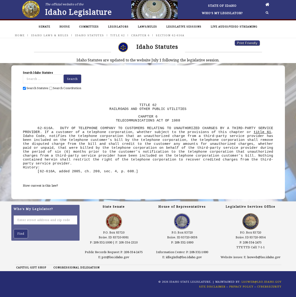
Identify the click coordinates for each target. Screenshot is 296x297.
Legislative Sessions (183, 26)
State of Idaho (222, 5)
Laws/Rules (147, 26)
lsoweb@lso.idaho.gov (264, 257)
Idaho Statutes (89, 35)
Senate (44, 26)
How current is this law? (40, 185)
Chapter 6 (140, 35)
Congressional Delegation (76, 267)
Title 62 (117, 35)
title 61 (262, 132)
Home (20, 35)
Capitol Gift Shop (31, 267)
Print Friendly (247, 43)
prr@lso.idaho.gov (115, 257)
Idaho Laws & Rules (50, 35)
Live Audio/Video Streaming (234, 26)
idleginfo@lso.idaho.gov (184, 257)
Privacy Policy (241, 286)
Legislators (118, 26)
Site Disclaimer (212, 286)
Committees (89, 26)
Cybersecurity (269, 286)
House (64, 26)
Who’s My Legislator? (222, 13)
